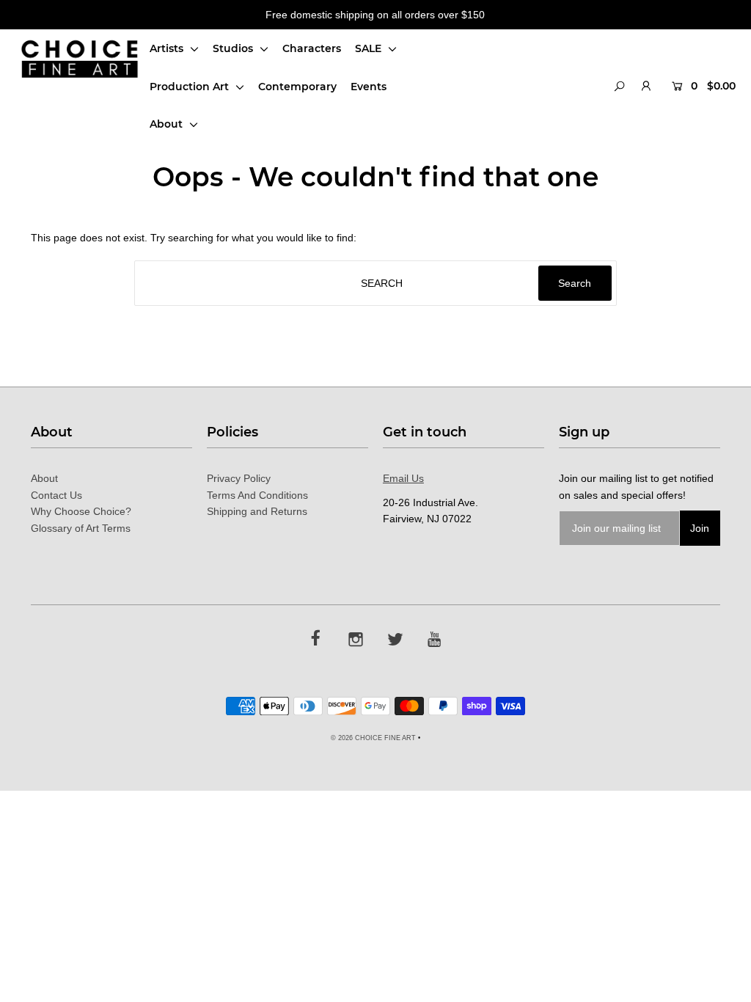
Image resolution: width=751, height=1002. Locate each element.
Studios (234, 48)
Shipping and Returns (257, 511)
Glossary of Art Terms (81, 528)
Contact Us (56, 495)
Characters (311, 48)
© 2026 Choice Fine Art (373, 738)
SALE (369, 48)
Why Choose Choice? (81, 511)
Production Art (191, 86)
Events (369, 86)
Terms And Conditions (257, 495)
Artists (168, 48)
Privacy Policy (239, 478)
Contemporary (297, 86)
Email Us (403, 478)
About (168, 124)
